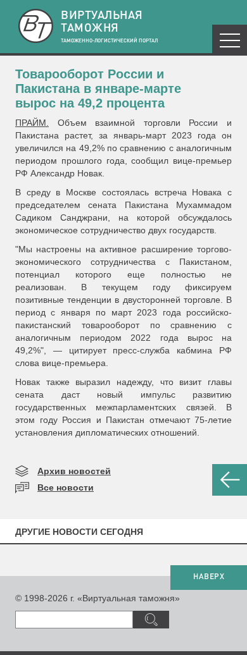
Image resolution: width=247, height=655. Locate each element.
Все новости (65, 487)
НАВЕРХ (208, 577)
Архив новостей (74, 471)
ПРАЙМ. (32, 123)
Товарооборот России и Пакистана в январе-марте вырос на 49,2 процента (98, 88)
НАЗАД (229, 480)
